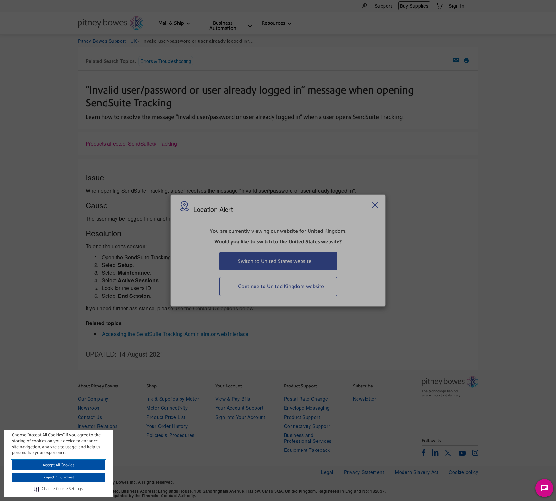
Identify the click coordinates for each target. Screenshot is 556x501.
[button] (58, 489)
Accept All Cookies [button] (58, 465)
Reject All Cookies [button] (58, 477)
